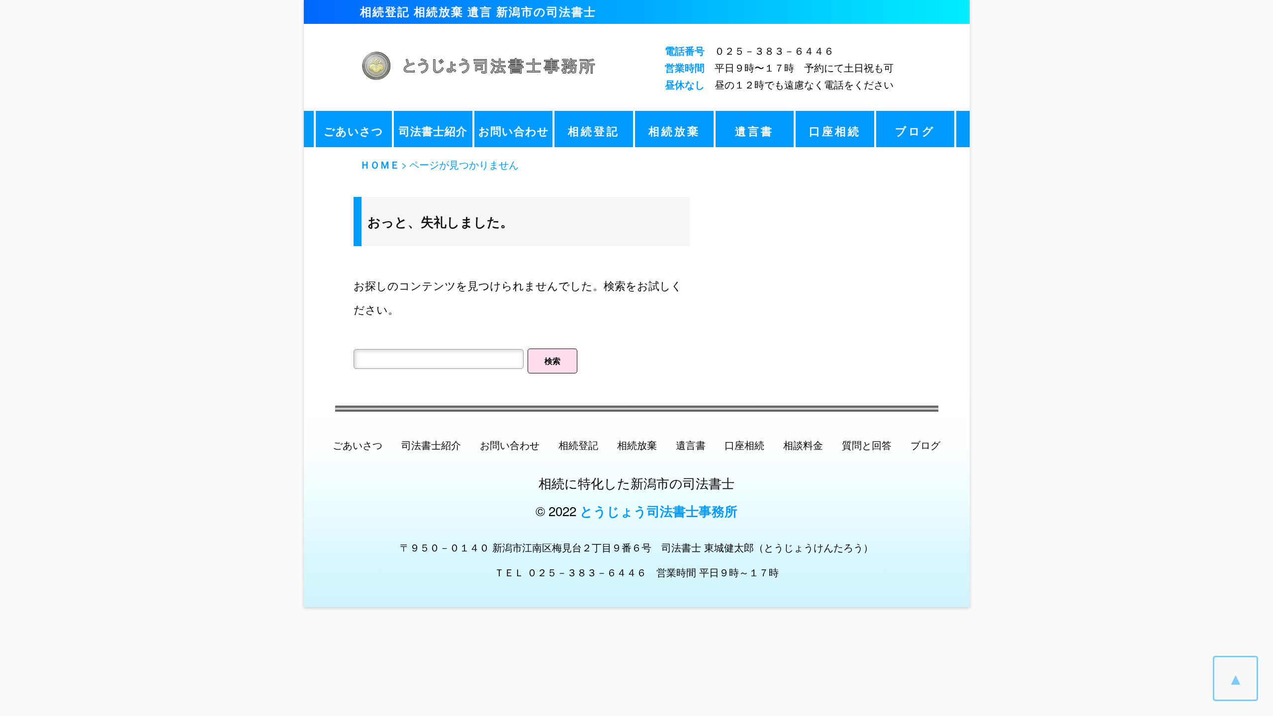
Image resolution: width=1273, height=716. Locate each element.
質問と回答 (867, 445)
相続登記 (594, 131)
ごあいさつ (353, 131)
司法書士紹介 (433, 131)
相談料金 (803, 445)
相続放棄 (674, 131)
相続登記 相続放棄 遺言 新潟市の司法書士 (478, 11)
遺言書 (754, 131)
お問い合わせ (513, 131)
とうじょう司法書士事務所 (658, 511)
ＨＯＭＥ (380, 164)
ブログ (915, 131)
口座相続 (835, 131)
